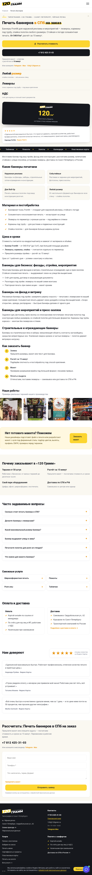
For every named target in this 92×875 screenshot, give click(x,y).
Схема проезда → (9, 827)
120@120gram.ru (33, 66)
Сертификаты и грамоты (12, 852)
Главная (5, 11)
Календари (51, 149)
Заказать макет (77, 438)
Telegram (17, 66)
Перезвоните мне (54, 818)
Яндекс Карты (22, 140)
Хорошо (79, 869)
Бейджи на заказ (8, 845)
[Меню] (88, 3)
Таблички (68, 587)
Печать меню (7, 848)
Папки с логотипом (9, 841)
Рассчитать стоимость (47, 44)
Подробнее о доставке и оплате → (64, 628)
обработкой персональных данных (43, 793)
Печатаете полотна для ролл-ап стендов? (24, 548)
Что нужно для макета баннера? (20, 557)
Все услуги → (7, 863)
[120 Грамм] (12, 4)
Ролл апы (23, 587)
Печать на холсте (9, 859)
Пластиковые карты (73, 149)
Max (24, 66)
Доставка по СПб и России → (59, 853)
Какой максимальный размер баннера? (23, 530)
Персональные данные (11, 831)
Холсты (35, 149)
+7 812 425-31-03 (46, 52)
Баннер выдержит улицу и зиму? (20, 539)
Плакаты (19, 149)
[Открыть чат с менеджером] (86, 869)
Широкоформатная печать (23, 578)
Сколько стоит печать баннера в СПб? (22, 512)
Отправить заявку (46, 787)
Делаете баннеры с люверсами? (19, 521)
